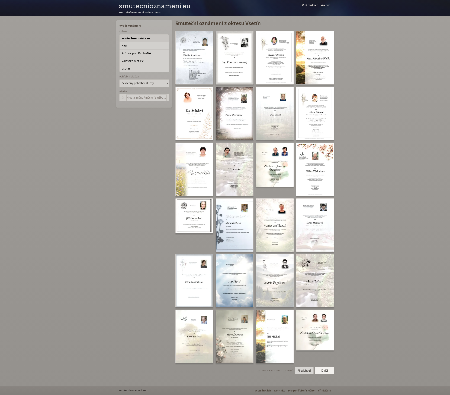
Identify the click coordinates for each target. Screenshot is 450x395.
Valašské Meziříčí (133, 61)
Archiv (325, 5)
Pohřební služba (129, 76)
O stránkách (310, 5)
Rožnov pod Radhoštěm (137, 53)
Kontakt (279, 390)
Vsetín (126, 68)
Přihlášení (324, 390)
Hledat (123, 91)
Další (324, 370)
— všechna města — (136, 38)
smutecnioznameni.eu (155, 6)
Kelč (124, 46)
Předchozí (304, 370)
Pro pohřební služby (301, 390)
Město (123, 31)
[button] (194, 57)
